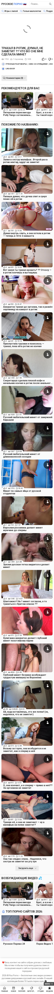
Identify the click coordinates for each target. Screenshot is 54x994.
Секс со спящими (38, 64)
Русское (13, 3)
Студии (40, 991)
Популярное (22, 991)
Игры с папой (11, 11)
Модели (49, 991)
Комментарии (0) (14, 78)
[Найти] (50, 4)
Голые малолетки (32, 11)
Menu (47, 984)
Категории (31, 991)
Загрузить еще (25, 868)
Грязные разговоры (16, 64)
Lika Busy (10, 69)
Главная (4, 991)
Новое (13, 991)
